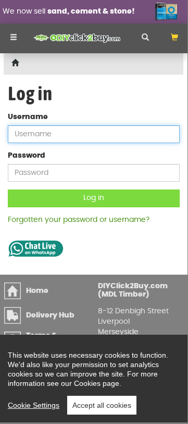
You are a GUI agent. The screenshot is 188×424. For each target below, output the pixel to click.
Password (26, 155)
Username (28, 117)
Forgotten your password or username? (78, 219)
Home (37, 291)
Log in (93, 198)
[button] (174, 38)
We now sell (69, 11)
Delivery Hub (50, 315)
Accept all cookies (101, 405)
